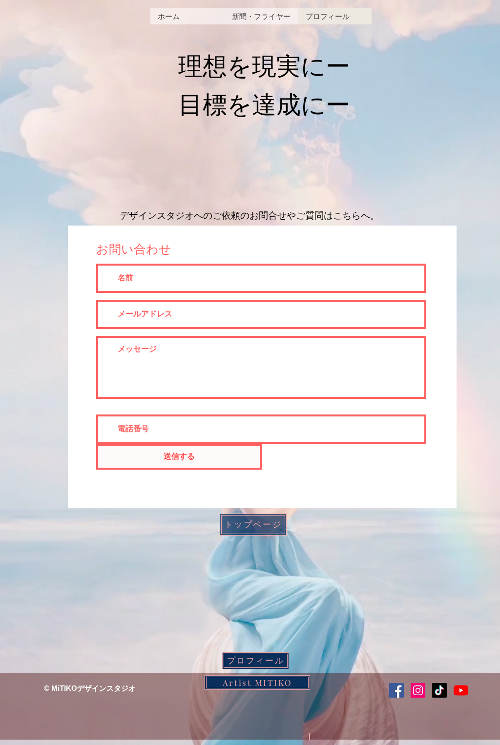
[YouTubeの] (461, 690)
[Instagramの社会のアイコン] (418, 690)
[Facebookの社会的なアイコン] (396, 690)
